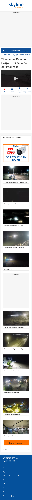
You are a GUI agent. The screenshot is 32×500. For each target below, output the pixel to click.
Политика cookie (8, 492)
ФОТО (5, 450)
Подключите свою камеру (10, 472)
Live (28, 54)
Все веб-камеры (16, 443)
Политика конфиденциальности (12, 496)
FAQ (4, 484)
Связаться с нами (8, 480)
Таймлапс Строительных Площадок (14, 476)
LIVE (5, 92)
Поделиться (27, 92)
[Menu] (27, 50)
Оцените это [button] (19, 92)
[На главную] (3, 50)
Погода (12, 92)
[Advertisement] (16, 30)
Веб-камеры (15, 50)
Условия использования (10, 488)
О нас (4, 468)
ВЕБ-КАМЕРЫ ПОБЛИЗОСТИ (12, 138)
